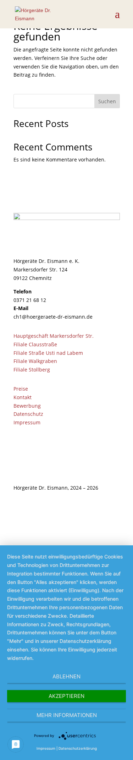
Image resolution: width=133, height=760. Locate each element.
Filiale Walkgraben (35, 361)
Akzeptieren (66, 696)
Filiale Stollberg (31, 369)
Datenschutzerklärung (78, 748)
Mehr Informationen (67, 715)
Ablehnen (66, 676)
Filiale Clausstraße (35, 344)
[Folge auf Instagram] (114, 508)
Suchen (107, 101)
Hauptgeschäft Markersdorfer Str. (53, 335)
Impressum (26, 422)
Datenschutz (28, 414)
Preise (20, 388)
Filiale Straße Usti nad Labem (48, 352)
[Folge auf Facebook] (100, 508)
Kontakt (22, 397)
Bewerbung (27, 405)
